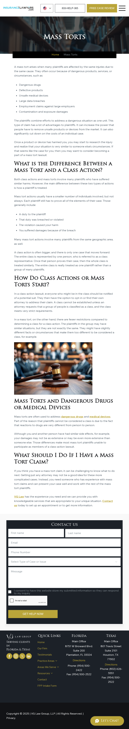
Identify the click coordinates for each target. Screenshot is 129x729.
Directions (79, 660)
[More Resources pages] (52, 673)
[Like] (9, 656)
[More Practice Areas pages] (56, 661)
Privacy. (11, 718)
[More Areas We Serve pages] (58, 667)
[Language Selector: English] (46, 8)
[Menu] (122, 8)
